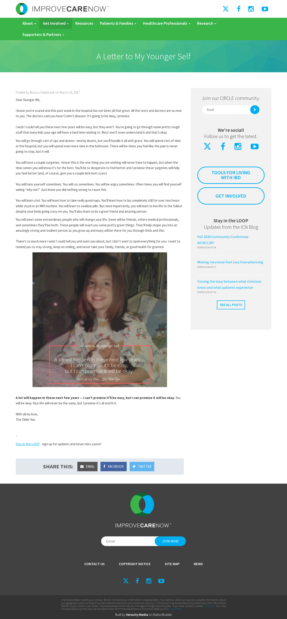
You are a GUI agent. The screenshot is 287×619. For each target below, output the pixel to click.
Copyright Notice (135, 564)
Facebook (115, 466)
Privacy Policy (175, 608)
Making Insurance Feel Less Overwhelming (230, 262)
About (28, 23)
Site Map (172, 564)
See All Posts (231, 305)
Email (90, 466)
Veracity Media (137, 614)
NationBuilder (162, 614)
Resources (84, 23)
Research (205, 23)
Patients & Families (117, 23)
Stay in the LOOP (28, 444)
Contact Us (94, 564)
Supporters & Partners (42, 34)
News (198, 564)
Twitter (144, 466)
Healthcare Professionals (165, 23)
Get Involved (54, 23)
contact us (209, 606)
